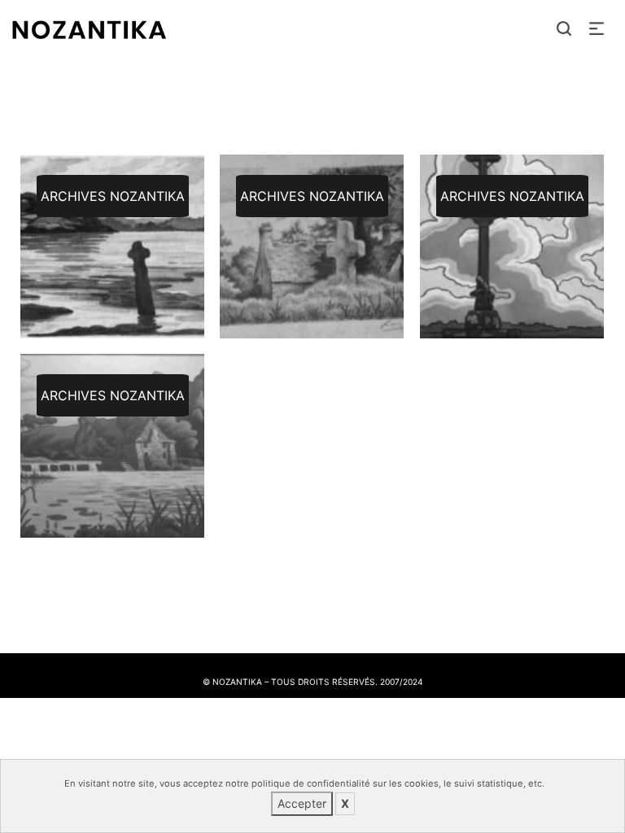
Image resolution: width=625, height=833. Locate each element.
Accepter (302, 803)
